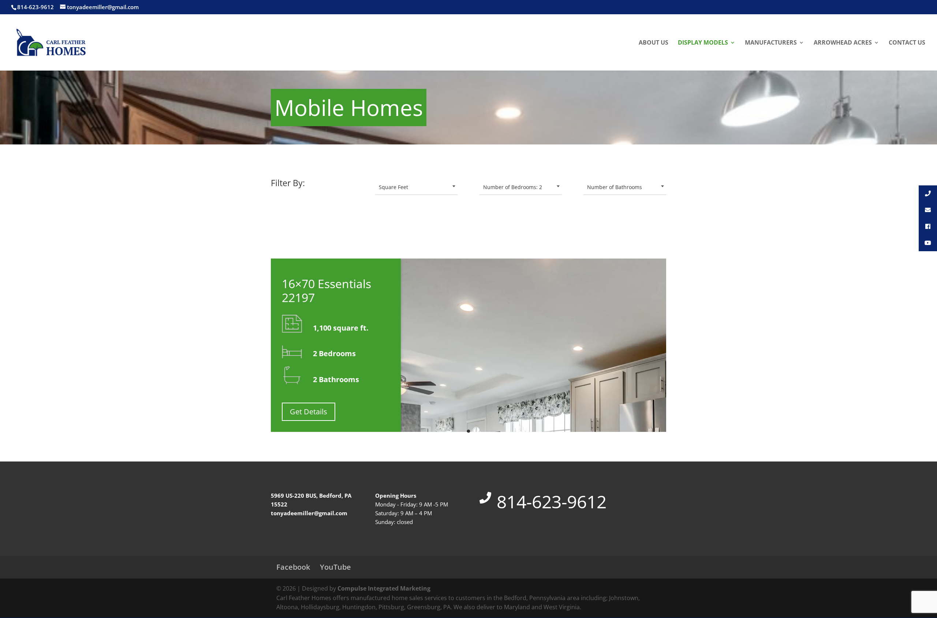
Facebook (293, 567)
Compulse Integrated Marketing (383, 588)
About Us (653, 43)
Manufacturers (771, 43)
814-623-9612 (551, 501)
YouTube (335, 567)
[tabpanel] (468, 345)
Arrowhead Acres (843, 43)
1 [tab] (468, 430)
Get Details (308, 412)
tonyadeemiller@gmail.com (309, 513)
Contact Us (907, 43)
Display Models (703, 43)
